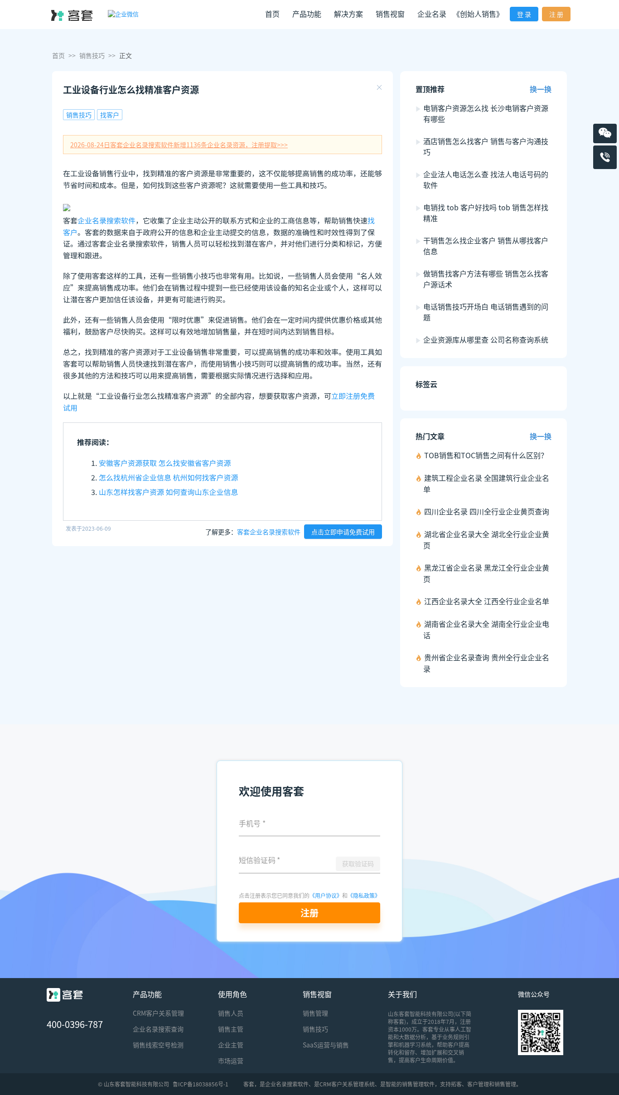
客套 (248, 1084)
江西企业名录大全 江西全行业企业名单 (486, 601)
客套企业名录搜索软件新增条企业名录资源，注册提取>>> (179, 144)
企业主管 (230, 1044)
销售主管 (230, 1028)
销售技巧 (92, 55)
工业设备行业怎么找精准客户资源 (131, 89)
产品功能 (147, 993)
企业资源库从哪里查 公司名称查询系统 (485, 339)
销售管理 (315, 1012)
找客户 (109, 114)
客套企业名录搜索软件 (268, 531)
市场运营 (230, 1060)
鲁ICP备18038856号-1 (200, 1084)
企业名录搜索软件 (106, 220)
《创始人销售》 (478, 13)
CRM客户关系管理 (158, 1012)
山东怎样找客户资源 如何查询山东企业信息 (168, 491)
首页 (272, 13)
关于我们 (402, 993)
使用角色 (232, 993)
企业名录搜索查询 (158, 1028)
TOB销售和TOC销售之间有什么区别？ (486, 455)
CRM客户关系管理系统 (347, 1084)
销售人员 (230, 1012)
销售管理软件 (418, 1084)
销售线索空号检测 (158, 1044)
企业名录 (431, 13)
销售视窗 (317, 993)
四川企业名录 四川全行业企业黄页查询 (486, 511)
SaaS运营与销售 (326, 1044)
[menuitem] (272, 14)
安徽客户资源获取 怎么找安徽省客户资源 (165, 462)
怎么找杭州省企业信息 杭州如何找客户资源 (168, 477)
